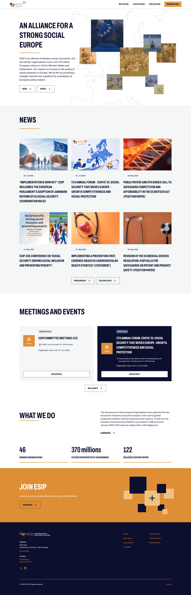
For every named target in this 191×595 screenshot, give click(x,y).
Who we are (124, 4)
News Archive (154, 534)
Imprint (169, 584)
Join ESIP (127, 547)
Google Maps (24, 551)
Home (125, 534)
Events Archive (155, 538)
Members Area (173, 4)
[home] (18, 4)
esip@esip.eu (24, 559)
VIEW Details (56, 374)
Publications (154, 4)
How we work (139, 4)
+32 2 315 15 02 (25, 562)
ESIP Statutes (154, 543)
